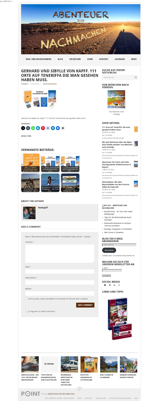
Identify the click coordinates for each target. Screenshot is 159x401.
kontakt (103, 59)
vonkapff (24, 84)
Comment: (29, 242)
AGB (136, 398)
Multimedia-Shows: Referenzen (59, 398)
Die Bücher (75, 59)
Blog (60, 59)
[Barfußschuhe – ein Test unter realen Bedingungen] (30, 364)
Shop (79, 398)
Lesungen (120, 59)
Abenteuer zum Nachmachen (61, 394)
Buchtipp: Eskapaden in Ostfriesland (118, 229)
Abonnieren (109, 250)
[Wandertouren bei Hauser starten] (128, 364)
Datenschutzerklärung (120, 398)
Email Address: (31, 278)
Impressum (101, 398)
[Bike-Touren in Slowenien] (109, 364)
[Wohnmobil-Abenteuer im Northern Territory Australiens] (69, 364)
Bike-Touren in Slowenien (113, 232)
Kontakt (89, 398)
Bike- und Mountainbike (38, 59)
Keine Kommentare (50, 84)
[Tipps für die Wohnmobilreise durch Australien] (49, 364)
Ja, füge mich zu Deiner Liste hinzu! (41, 311)
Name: (28, 267)
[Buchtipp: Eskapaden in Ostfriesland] (89, 364)
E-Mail (105, 268)
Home (90, 59)
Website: (28, 289)
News (134, 59)
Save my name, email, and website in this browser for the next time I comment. (58, 299)
